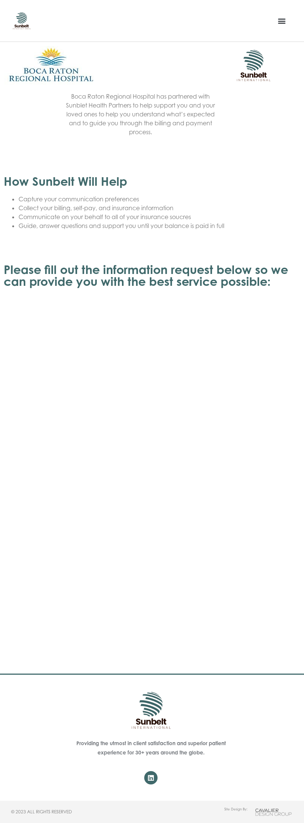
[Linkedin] (151, 777)
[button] (282, 21)
